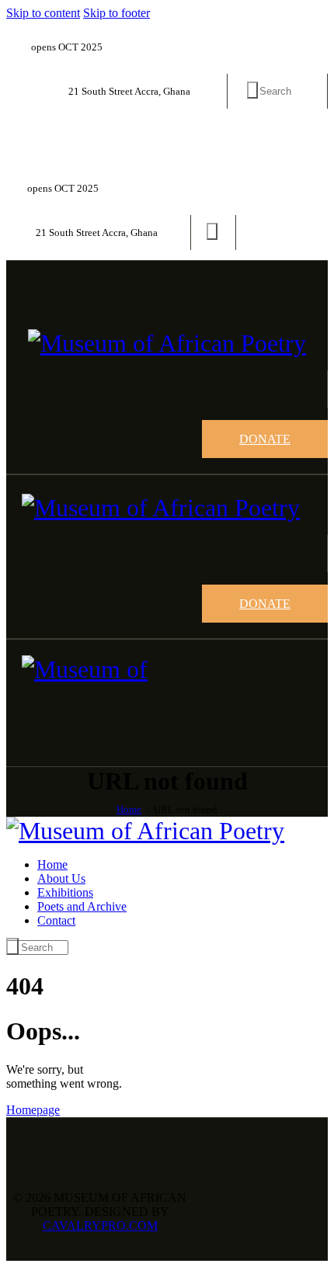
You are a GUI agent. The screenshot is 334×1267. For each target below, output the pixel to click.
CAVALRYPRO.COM (100, 1225)
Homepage (33, 1109)
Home (129, 809)
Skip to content (43, 12)
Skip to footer (116, 12)
